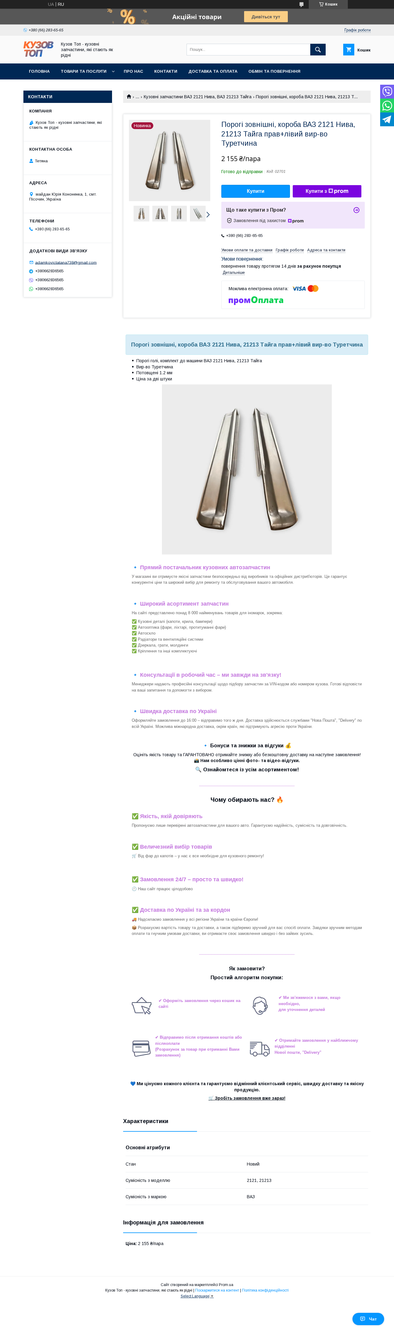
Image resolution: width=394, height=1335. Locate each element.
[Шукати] (318, 49)
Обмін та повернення (274, 71)
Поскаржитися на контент (217, 1290)
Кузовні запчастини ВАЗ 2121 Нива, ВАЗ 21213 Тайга (197, 96)
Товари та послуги (84, 71)
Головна (39, 71)
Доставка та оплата (212, 71)
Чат (373, 1319)
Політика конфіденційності (265, 1290)
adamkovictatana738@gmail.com (66, 262)
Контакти (165, 71)
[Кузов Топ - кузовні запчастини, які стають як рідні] (38, 55)
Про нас (133, 71)
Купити (255, 191)
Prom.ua (226, 1285)
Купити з (316, 191)
